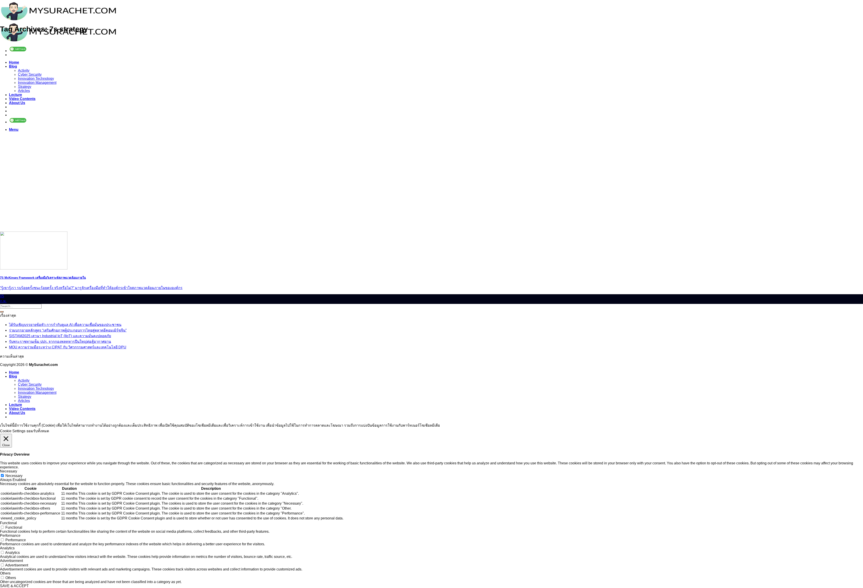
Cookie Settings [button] (12, 431)
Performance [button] (10, 535)
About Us (17, 103)
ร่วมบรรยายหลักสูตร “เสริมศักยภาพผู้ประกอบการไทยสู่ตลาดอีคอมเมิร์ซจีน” (68, 330)
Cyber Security (30, 74)
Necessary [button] (8, 471)
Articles (24, 91)
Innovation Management (37, 83)
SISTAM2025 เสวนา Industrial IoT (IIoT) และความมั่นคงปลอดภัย (60, 336)
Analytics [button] (7, 548)
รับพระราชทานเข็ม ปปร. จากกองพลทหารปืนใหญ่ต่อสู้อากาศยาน (60, 341)
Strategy (24, 87)
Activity (23, 70)
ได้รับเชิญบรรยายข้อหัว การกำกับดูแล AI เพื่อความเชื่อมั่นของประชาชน (65, 325)
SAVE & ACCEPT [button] (14, 586)
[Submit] (2, 311)
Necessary (13, 476)
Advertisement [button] (11, 561)
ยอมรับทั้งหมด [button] (38, 431)
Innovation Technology (36, 78)
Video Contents (22, 99)
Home (14, 62)
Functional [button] (8, 523)
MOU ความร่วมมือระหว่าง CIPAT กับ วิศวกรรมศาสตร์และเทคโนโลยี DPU (67, 347)
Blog (13, 66)
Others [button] (5, 573)
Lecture (15, 95)
